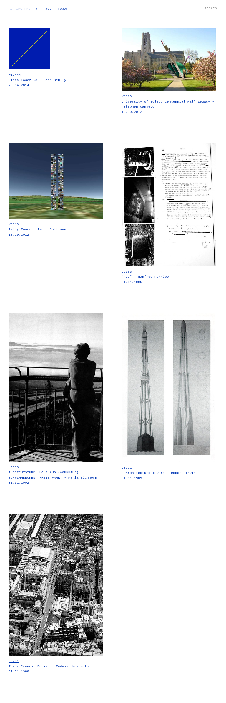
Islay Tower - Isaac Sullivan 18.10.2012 (37, 229)
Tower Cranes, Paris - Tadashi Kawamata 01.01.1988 (49, 666)
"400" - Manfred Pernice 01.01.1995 (145, 277)
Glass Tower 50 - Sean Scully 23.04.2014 (37, 80)
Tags (47, 9)
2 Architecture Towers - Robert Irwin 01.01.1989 (159, 473)
